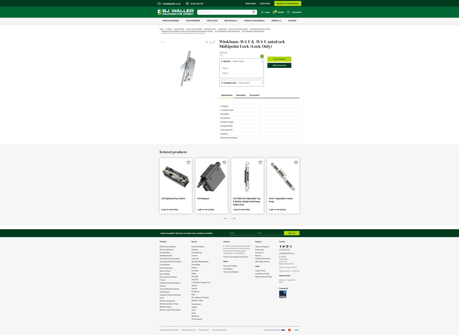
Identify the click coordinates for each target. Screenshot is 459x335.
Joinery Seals (165, 292)
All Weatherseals (166, 255)
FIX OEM (194, 276)
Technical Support (262, 246)
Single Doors (222, 29)
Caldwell (194, 249)
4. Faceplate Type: (229, 83)
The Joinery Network (231, 272)
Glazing (162, 286)
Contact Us (259, 252)
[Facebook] (280, 246)
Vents (162, 298)
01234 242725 (284, 249)
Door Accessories (166, 268)
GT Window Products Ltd (200, 282)
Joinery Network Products (169, 289)
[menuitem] (170, 21)
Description (241, 95)
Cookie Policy (260, 271)
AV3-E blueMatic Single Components (227, 31)
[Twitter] (283, 246)
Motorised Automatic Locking (260, 29)
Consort (194, 255)
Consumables (165, 264)
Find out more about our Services (235, 257)
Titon (193, 310)
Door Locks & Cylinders (194, 29)
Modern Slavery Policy (263, 277)
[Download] (210, 42)
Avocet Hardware (197, 246)
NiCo (193, 294)
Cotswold (195, 258)
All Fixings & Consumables (170, 258)
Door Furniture (165, 271)
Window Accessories (167, 301)
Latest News (228, 269)
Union (193, 313)
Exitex (193, 273)
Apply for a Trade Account (288, 3)
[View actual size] (207, 42)
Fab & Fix (194, 279)
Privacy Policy (204, 330)
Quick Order (265, 3)
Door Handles (165, 274)
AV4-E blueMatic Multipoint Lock (253, 31)
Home (162, 29)
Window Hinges (165, 307)
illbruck (194, 285)
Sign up (291, 233)
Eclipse (194, 267)
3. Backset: (226, 61)
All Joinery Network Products (170, 261)
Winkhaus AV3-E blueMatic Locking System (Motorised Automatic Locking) (187, 31)
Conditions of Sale (262, 274)
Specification (226, 95)
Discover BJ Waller (230, 266)
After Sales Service (262, 261)
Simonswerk (196, 304)
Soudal (194, 307)
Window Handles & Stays (169, 304)
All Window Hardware (168, 246)
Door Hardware (179, 29)
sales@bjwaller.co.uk (286, 253)
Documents (254, 95)
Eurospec (194, 270)
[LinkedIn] (287, 246)
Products (169, 29)
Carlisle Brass (196, 252)
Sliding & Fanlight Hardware (170, 295)
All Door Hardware (166, 249)
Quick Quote (251, 3)
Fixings (162, 280)
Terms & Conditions (219, 330)
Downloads (259, 249)
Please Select (238, 61)
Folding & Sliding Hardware (170, 283)
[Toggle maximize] (214, 42)
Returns (258, 255)
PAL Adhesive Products (200, 297)
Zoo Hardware (196, 319)
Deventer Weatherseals (200, 261)
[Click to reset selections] (262, 56)
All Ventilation (165, 252)
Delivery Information (262, 258)
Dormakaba (195, 264)
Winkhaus (223, 52)
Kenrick (194, 288)
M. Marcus (195, 291)
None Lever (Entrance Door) (238, 29)
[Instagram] (290, 246)
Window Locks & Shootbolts (170, 310)
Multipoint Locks (210, 29)
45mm (225, 68)
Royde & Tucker (197, 300)
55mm (225, 73)
